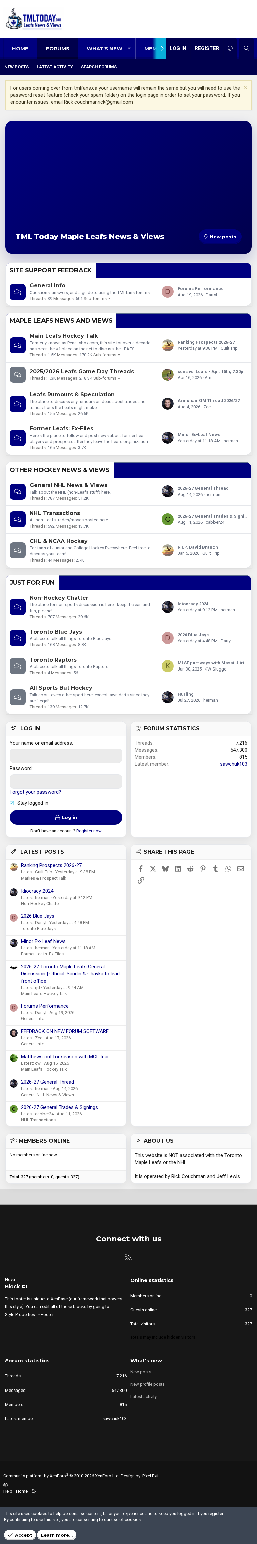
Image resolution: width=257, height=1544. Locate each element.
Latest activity (55, 66)
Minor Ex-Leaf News (199, 434)
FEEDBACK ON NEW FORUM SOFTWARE (65, 1031)
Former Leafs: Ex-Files (61, 428)
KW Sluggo (216, 669)
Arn (208, 377)
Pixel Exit (150, 1475)
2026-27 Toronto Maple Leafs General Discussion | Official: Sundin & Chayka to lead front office (70, 974)
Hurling (186, 694)
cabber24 (215, 522)
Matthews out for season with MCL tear (65, 1057)
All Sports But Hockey (61, 688)
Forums (57, 48)
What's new (104, 48)
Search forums (99, 66)
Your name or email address (41, 743)
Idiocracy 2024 (193, 603)
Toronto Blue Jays (56, 632)
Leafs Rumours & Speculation (72, 394)
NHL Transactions (55, 513)
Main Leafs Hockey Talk (64, 336)
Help (7, 1491)
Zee (207, 406)
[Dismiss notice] (244, 88)
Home (20, 48)
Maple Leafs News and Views (61, 320)
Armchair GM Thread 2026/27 (209, 400)
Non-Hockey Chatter (59, 598)
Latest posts (42, 852)
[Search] (246, 48)
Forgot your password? (35, 792)
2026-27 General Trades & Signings (215, 516)
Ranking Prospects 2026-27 (206, 342)
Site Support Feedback (51, 270)
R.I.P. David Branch (198, 547)
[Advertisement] (128, 181)
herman (231, 440)
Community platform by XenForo (61, 1475)
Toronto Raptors (53, 660)
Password (21, 768)
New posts (16, 66)
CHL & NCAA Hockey (59, 541)
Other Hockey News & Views (60, 470)
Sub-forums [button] (95, 298)
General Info (47, 285)
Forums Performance (201, 288)
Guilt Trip (229, 348)
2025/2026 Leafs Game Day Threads (82, 371)
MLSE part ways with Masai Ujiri (211, 662)
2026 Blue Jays (193, 634)
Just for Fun (32, 582)
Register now (89, 830)
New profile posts (147, 1384)
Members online (44, 1141)
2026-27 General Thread (203, 488)
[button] (129, 48)
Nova (10, 1279)
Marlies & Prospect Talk (43, 878)
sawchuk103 (233, 764)
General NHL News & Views (68, 485)
